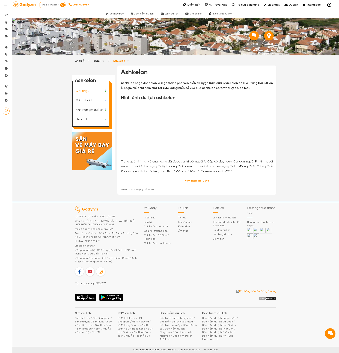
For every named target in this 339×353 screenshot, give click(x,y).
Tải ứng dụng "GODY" (85, 298)
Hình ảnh (82, 119)
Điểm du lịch (84, 100)
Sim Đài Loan (85, 325)
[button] (311, 5)
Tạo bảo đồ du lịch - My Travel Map (226, 224)
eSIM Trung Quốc (127, 325)
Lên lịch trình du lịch (224, 217)
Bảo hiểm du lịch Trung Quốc (219, 318)
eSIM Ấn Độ (143, 336)
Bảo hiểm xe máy (170, 325)
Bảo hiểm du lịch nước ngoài (176, 322)
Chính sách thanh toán (157, 243)
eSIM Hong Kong (135, 329)
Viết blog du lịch (222, 234)
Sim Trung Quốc (102, 322)
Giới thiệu (82, 91)
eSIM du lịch (126, 313)
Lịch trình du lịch (222, 14)
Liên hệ (148, 222)
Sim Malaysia (82, 322)
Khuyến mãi (185, 222)
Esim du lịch (171, 14)
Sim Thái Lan (82, 318)
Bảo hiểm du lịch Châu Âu (217, 332)
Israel (97, 61)
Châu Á (79, 61)
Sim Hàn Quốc (103, 325)
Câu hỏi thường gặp (156, 231)
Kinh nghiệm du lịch (89, 110)
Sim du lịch (195, 14)
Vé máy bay (117, 14)
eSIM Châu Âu (125, 336)
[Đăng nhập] (329, 5)
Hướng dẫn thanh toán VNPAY (260, 224)
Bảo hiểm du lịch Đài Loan (217, 322)
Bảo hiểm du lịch (144, 14)
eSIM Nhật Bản (140, 332)
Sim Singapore (101, 318)
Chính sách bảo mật (156, 226)
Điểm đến (184, 226)
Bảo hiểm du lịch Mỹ (214, 336)
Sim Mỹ (96, 332)
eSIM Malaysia (140, 322)
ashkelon (119, 61)
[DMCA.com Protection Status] (267, 299)
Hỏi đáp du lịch (221, 230)
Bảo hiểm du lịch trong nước (176, 318)
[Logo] (24, 5)
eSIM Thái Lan (125, 318)
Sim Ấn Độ (83, 332)
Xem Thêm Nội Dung (197, 181)
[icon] (254, 35)
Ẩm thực (183, 231)
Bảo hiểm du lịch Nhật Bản (217, 329)
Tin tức (182, 217)
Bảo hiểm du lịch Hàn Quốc (218, 325)
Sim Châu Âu (103, 329)
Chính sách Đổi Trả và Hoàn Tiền (156, 237)
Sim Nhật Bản (85, 329)
